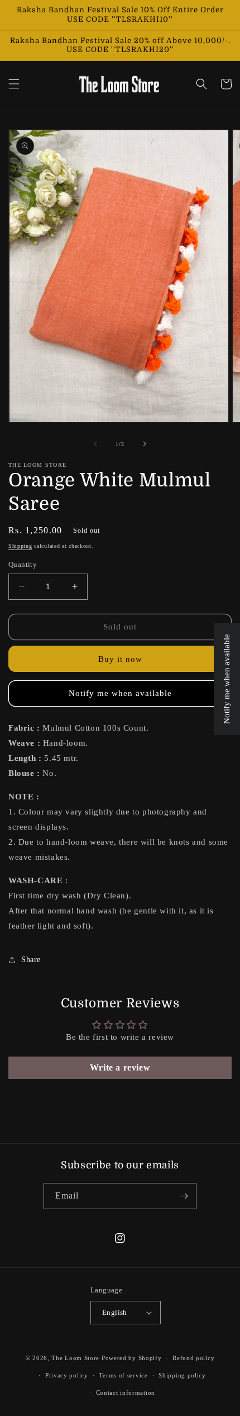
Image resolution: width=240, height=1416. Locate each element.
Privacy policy (66, 1375)
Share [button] (31, 959)
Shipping (20, 546)
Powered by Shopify (132, 1358)
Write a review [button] (120, 1067)
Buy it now (120, 659)
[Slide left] (95, 444)
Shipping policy (182, 1375)
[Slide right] (144, 444)
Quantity (22, 564)
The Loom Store (75, 1358)
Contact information (125, 1392)
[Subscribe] (183, 1196)
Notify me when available (120, 693)
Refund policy (193, 1358)
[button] (14, 84)
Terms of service (123, 1375)
